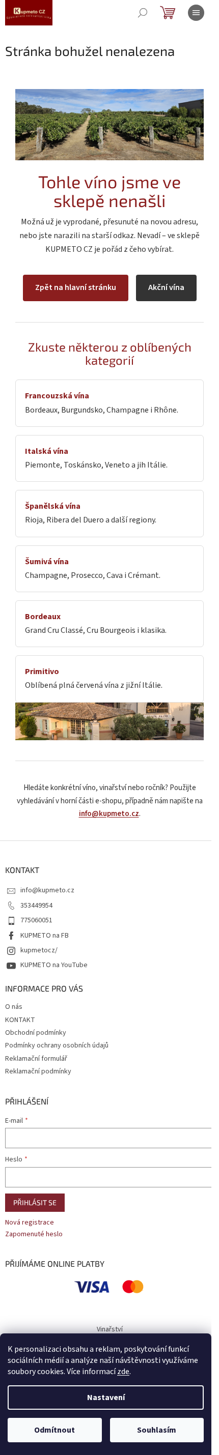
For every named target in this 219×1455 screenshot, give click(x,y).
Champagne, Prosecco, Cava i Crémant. (92, 568)
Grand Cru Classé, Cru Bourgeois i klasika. (96, 623)
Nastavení (106, 1397)
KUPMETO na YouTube (54, 965)
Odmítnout (54, 1430)
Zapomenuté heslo (34, 1234)
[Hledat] (142, 13)
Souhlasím (156, 1430)
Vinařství (110, 1329)
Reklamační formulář (36, 1059)
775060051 (36, 920)
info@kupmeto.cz (109, 813)
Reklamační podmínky (38, 1071)
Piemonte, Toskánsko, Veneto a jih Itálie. (96, 458)
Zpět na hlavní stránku (75, 287)
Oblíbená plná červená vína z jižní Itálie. (93, 678)
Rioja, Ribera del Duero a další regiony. (90, 513)
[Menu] (196, 13)
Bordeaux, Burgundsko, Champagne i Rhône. (101, 402)
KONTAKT (20, 1020)
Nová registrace (29, 1223)
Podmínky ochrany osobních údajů (56, 1045)
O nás (13, 1007)
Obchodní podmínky (35, 1033)
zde (123, 1371)
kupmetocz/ (39, 950)
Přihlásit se (35, 1202)
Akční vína (166, 287)
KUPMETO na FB (44, 935)
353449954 (36, 905)
